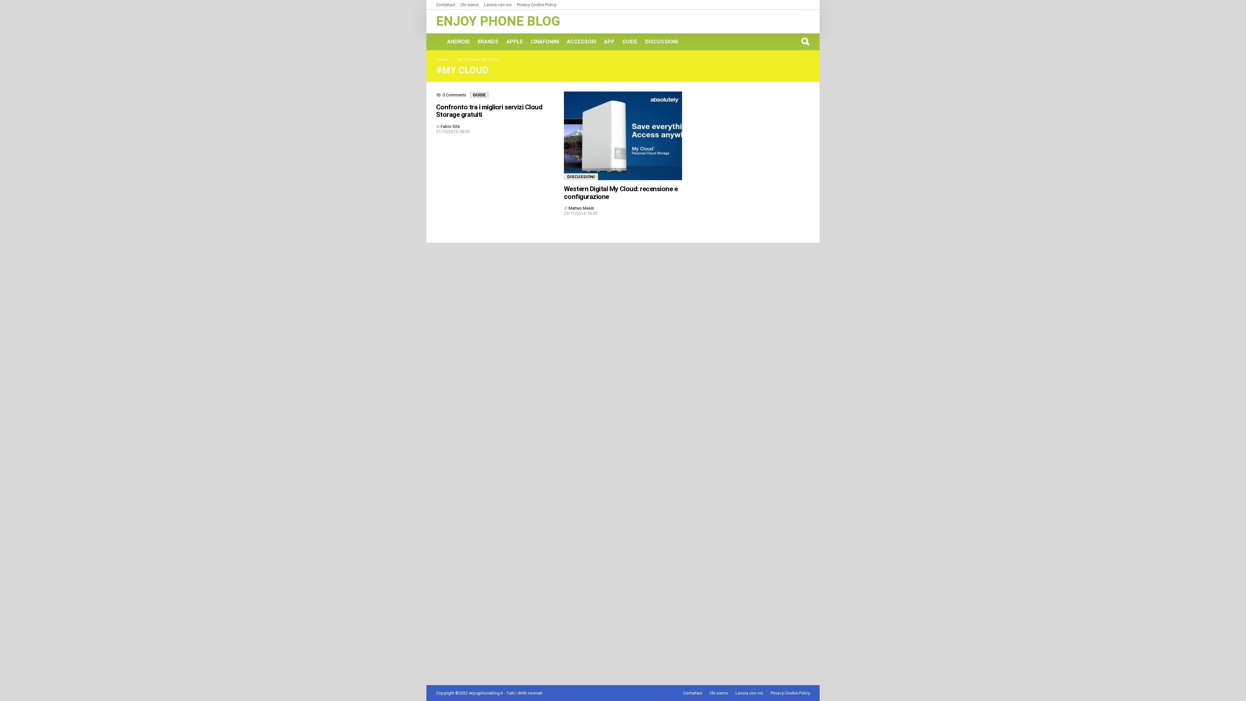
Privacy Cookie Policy (536, 4)
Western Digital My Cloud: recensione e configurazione (621, 193)
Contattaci (445, 4)
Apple (514, 42)
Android (458, 42)
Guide (629, 42)
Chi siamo (469, 4)
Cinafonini (545, 42)
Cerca (805, 41)
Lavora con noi (498, 4)
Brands (488, 42)
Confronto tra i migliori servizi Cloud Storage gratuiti (489, 111)
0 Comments (454, 94)
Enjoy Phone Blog (498, 21)
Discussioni (661, 42)
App (609, 42)
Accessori (581, 42)
